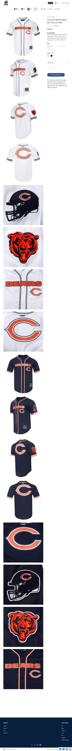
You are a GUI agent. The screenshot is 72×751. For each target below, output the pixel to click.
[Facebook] (60, 749)
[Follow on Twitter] (34, 745)
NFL (62, 726)
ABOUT (5, 726)
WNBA (63, 730)
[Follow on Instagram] (37, 745)
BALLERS (50, 3)
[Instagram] (63, 749)
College (63, 737)
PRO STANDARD (51, 17)
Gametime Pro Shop (54, 749)
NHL (62, 735)
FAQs (4, 730)
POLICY (5, 728)
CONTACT (5, 733)
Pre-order (56, 75)
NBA (63, 728)
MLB (63, 733)
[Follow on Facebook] (31, 745)
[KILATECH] (70, 749)
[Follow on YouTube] (40, 745)
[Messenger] (66, 749)
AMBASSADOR (65, 740)
